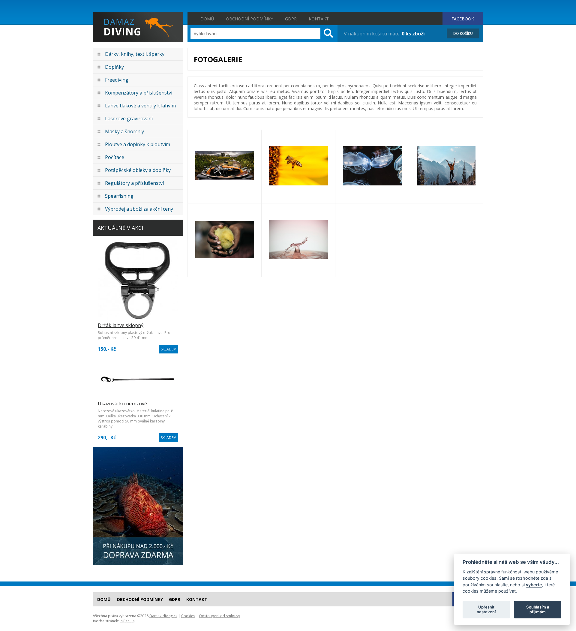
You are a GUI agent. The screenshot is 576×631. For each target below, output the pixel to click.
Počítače (114, 157)
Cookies (188, 615)
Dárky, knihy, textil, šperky (134, 54)
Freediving (116, 80)
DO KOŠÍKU (463, 33)
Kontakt (319, 19)
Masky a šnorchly (124, 131)
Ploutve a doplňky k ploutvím (137, 144)
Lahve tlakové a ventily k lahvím (140, 105)
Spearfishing (119, 196)
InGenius (127, 620)
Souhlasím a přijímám (537, 609)
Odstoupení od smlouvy (219, 615)
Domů (207, 19)
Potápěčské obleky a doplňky (138, 170)
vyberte (534, 584)
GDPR (291, 19)
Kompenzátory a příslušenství (138, 92)
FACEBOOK (463, 19)
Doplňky (114, 67)
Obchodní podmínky (249, 19)
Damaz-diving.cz (163, 615)
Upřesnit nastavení (486, 609)
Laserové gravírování (129, 118)
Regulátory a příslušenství (134, 183)
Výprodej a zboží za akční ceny (139, 209)
